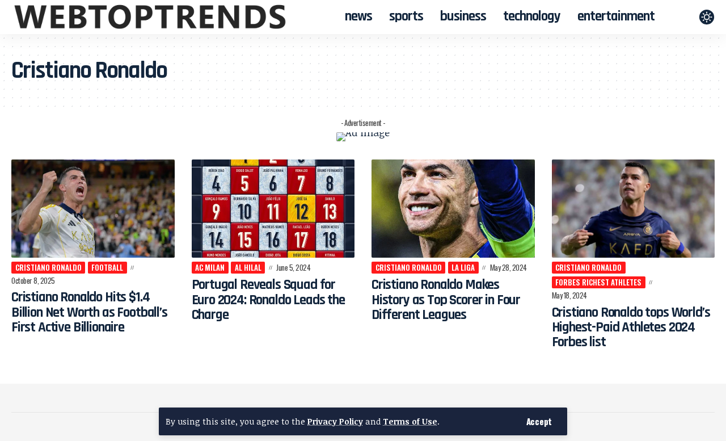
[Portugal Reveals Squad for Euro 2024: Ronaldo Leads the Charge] (273, 208)
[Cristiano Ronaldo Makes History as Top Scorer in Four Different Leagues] (453, 208)
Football (107, 267)
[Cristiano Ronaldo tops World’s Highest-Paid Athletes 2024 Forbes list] (633, 208)
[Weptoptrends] (150, 17)
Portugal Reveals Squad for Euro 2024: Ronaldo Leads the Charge (268, 300)
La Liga (463, 267)
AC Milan (210, 267)
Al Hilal (248, 267)
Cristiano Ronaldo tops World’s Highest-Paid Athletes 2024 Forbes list (631, 328)
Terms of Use (410, 421)
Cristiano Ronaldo (48, 267)
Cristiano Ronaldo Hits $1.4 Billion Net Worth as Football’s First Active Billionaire (89, 312)
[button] (539, 421)
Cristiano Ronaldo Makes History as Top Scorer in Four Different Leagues (446, 300)
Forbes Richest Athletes (598, 282)
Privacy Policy (335, 421)
